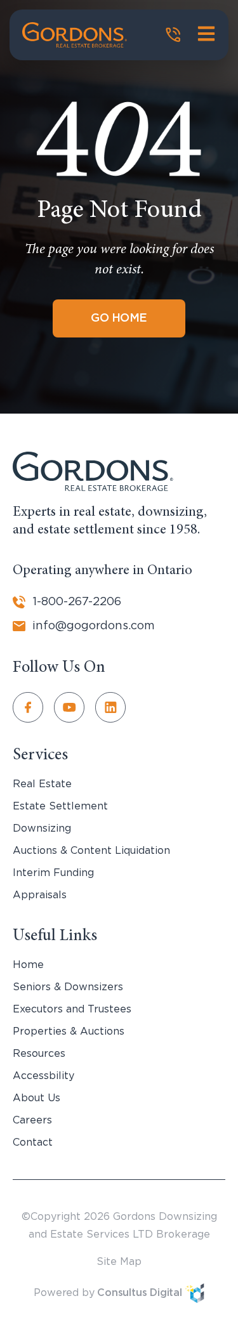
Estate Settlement (60, 806)
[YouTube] (74, 707)
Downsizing (42, 828)
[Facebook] (33, 707)
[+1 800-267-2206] (173, 35)
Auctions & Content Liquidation (91, 851)
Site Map (119, 1262)
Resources (39, 1054)
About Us (36, 1098)
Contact (33, 1142)
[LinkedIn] (115, 707)
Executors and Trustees (72, 1009)
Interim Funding (53, 873)
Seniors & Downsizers (68, 987)
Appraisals (40, 895)
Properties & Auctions (68, 1031)
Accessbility (43, 1076)
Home (28, 965)
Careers (32, 1120)
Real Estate (42, 784)
